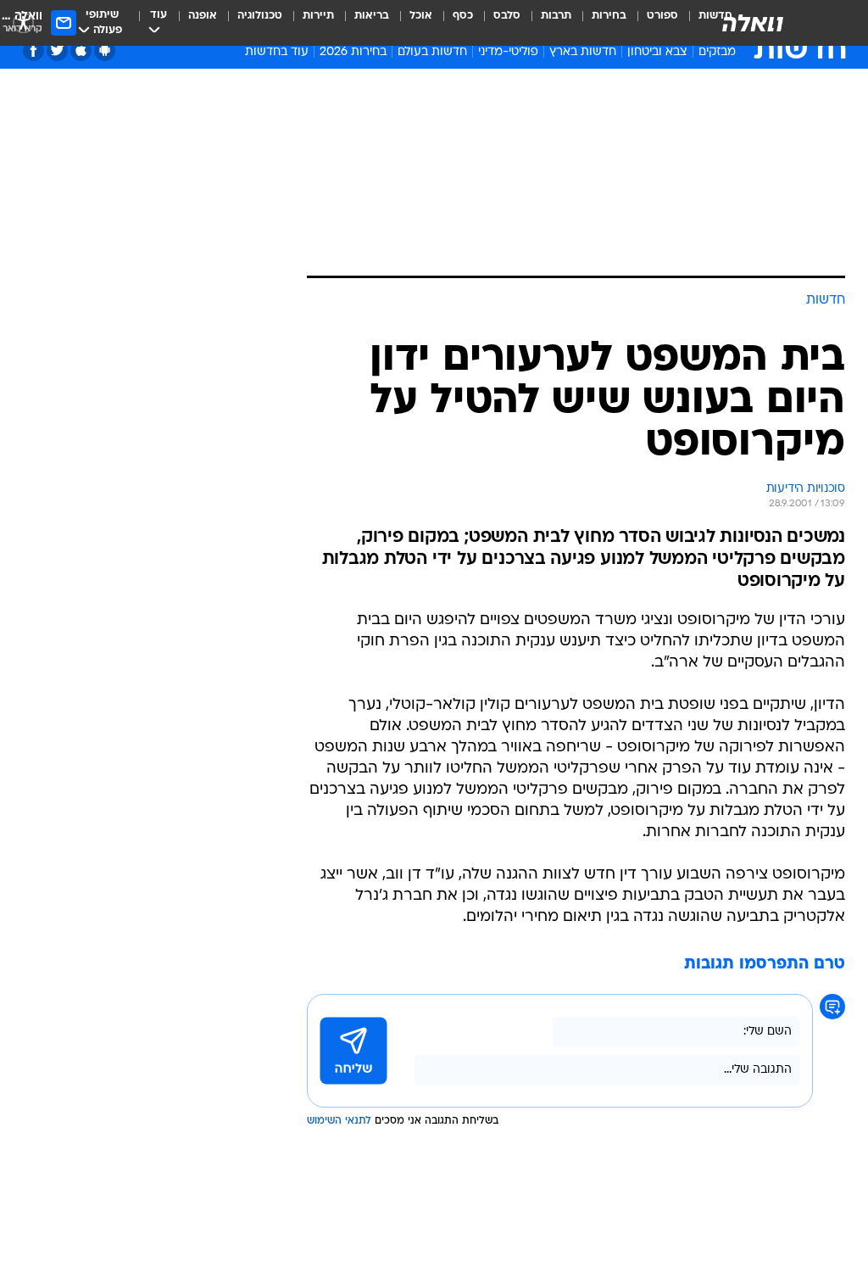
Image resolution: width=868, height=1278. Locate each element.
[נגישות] (23, 22)
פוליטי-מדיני (508, 52)
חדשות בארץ (582, 52)
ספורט (662, 15)
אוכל (420, 15)
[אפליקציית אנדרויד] (104, 50)
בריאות (371, 15)
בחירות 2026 (353, 52)
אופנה (202, 15)
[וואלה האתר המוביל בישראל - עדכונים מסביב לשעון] (752, 22)
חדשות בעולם (432, 52)
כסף (463, 15)
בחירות (609, 15)
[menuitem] (652, 23)
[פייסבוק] (33, 50)
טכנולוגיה (259, 15)
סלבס (506, 15)
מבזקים (717, 52)
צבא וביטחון (657, 52)
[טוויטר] (57, 50)
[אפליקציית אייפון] (81, 50)
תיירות (318, 15)
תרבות (556, 15)
